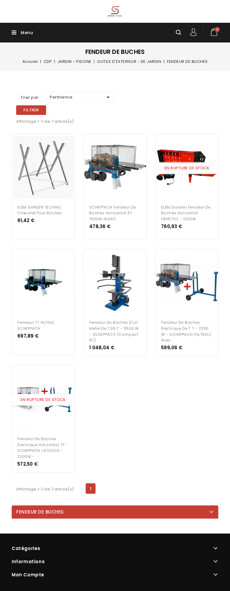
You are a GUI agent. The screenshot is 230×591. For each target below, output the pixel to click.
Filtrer (31, 110)
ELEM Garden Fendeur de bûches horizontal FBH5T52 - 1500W (186, 213)
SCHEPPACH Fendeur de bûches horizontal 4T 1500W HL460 (112, 213)
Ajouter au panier (49, 168)
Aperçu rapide (37, 168)
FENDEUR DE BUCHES (40, 512)
